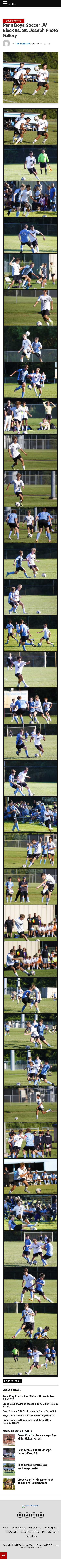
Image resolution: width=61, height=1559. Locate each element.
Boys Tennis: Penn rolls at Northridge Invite (28, 1415)
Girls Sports (34, 1527)
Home (6, 1527)
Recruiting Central (30, 1532)
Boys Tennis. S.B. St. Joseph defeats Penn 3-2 (29, 1411)
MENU (11, 4)
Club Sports (11, 1532)
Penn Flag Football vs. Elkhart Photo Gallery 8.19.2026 (28, 1397)
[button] (5, 3)
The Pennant (22, 43)
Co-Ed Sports (51, 1527)
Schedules (31, 1536)
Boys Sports (18, 1527)
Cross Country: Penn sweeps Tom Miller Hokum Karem (30, 1405)
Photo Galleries (50, 1532)
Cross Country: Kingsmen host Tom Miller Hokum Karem (27, 1421)
